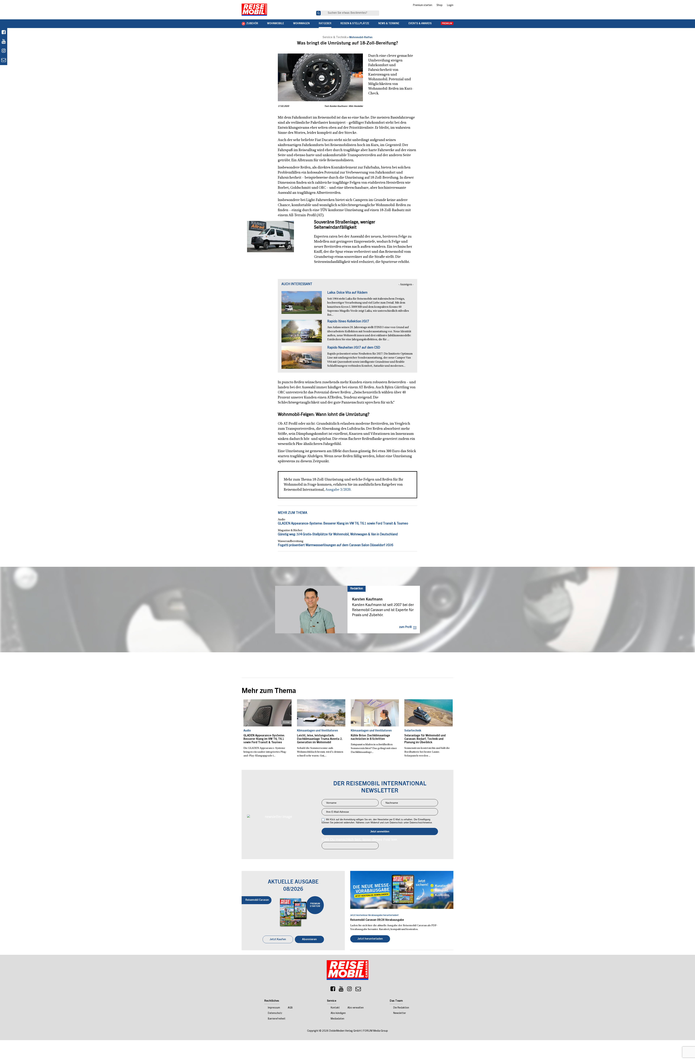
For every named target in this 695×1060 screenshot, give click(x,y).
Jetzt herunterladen (370, 939)
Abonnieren (309, 939)
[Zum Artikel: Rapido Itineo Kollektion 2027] (301, 333)
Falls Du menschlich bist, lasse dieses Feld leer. (360, 839)
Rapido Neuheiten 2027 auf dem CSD (353, 347)
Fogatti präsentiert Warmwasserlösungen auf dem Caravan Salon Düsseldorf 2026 (335, 545)
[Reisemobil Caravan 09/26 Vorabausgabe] (401, 890)
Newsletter (399, 1013)
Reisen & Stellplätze (354, 23)
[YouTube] (341, 990)
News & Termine (388, 23)
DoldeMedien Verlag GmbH (345, 1031)
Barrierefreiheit (276, 1019)
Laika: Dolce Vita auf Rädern (347, 293)
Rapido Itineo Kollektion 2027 (348, 321)
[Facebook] (4, 32)
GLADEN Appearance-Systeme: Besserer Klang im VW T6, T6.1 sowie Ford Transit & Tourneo (343, 523)
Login (450, 5)
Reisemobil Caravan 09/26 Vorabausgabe (377, 920)
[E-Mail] (358, 990)
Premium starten (422, 5)
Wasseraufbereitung (290, 541)
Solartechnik (412, 730)
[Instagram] (349, 990)
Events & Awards (420, 23)
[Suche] (318, 13)
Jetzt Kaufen (278, 939)
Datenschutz (275, 1013)
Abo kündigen (338, 1013)
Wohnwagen (301, 23)
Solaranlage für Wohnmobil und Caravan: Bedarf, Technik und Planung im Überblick (425, 739)
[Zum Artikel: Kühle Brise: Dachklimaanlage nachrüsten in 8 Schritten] (375, 712)
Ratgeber (325, 23)
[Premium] (447, 23)
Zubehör (252, 23)
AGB (290, 1008)
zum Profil (405, 627)
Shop (440, 5)
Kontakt (335, 1008)
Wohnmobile (275, 23)
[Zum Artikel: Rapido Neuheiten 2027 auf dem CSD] (301, 359)
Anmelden (380, 831)
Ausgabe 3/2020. (338, 490)
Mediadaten (337, 1019)
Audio (281, 519)
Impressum (274, 1008)
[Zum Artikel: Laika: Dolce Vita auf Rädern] (301, 304)
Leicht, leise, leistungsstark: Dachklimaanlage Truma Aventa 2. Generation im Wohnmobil (319, 739)
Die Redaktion (401, 1008)
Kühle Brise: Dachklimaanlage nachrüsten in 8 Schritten (370, 737)
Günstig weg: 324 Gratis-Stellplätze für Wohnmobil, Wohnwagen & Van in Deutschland (338, 534)
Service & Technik (335, 37)
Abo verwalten (356, 1008)
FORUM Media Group (375, 1031)
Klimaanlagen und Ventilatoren (317, 730)
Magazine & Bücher (290, 530)
